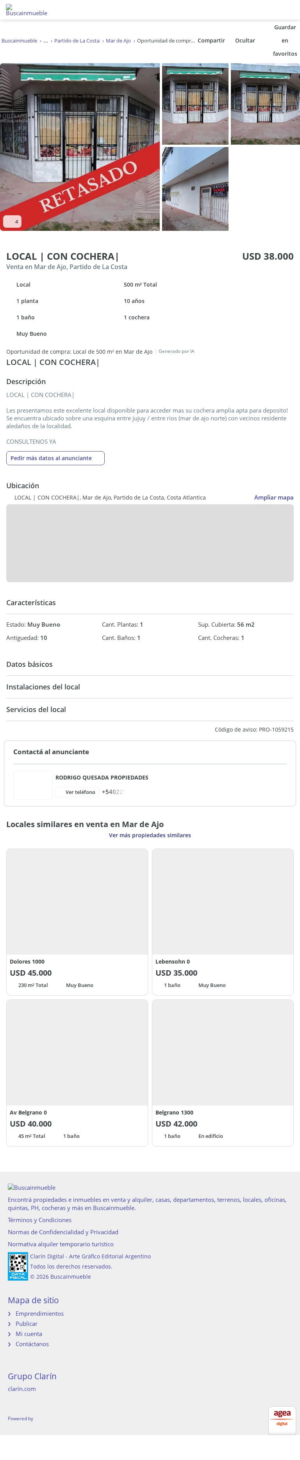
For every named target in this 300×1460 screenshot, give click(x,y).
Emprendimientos (40, 1313)
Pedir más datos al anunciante (51, 458)
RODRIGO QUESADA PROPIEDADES (101, 777)
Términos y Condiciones (39, 1220)
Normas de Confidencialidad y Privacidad (63, 1232)
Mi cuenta (29, 1334)
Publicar (27, 1323)
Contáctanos (32, 1344)
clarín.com (22, 1389)
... (45, 40)
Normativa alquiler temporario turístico (61, 1244)
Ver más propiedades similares (150, 835)
